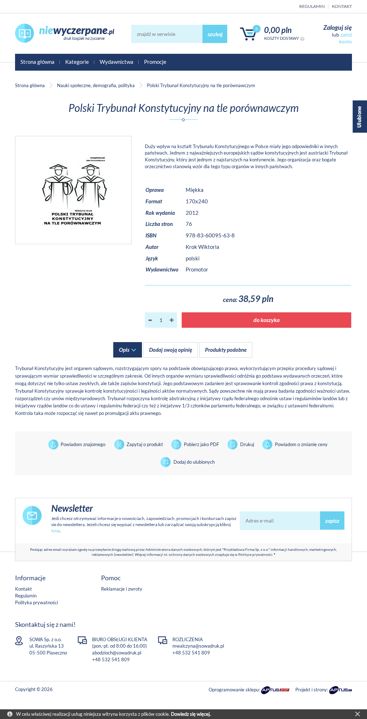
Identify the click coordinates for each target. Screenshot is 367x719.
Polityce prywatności (255, 554)
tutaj (55, 530)
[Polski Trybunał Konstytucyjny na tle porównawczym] (73, 190)
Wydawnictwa (116, 61)
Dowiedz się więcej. (191, 714)
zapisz (332, 520)
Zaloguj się (337, 27)
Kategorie (77, 61)
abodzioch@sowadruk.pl (116, 653)
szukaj (215, 33)
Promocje (155, 61)
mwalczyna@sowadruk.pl (198, 646)
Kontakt (342, 6)
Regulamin (312, 6)
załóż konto (345, 38)
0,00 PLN (278, 30)
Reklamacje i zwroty (121, 589)
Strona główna (37, 61)
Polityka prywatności (36, 602)
